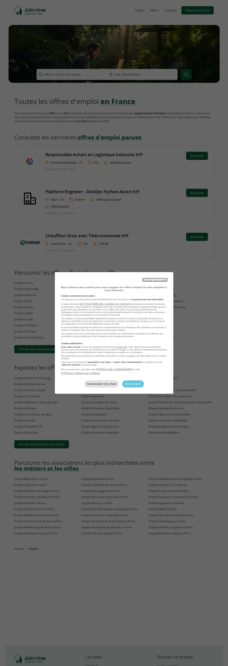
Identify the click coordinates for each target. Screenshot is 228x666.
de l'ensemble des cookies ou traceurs (105, 304)
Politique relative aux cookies (80, 373)
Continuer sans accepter (155, 279)
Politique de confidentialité (114, 369)
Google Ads (121, 347)
